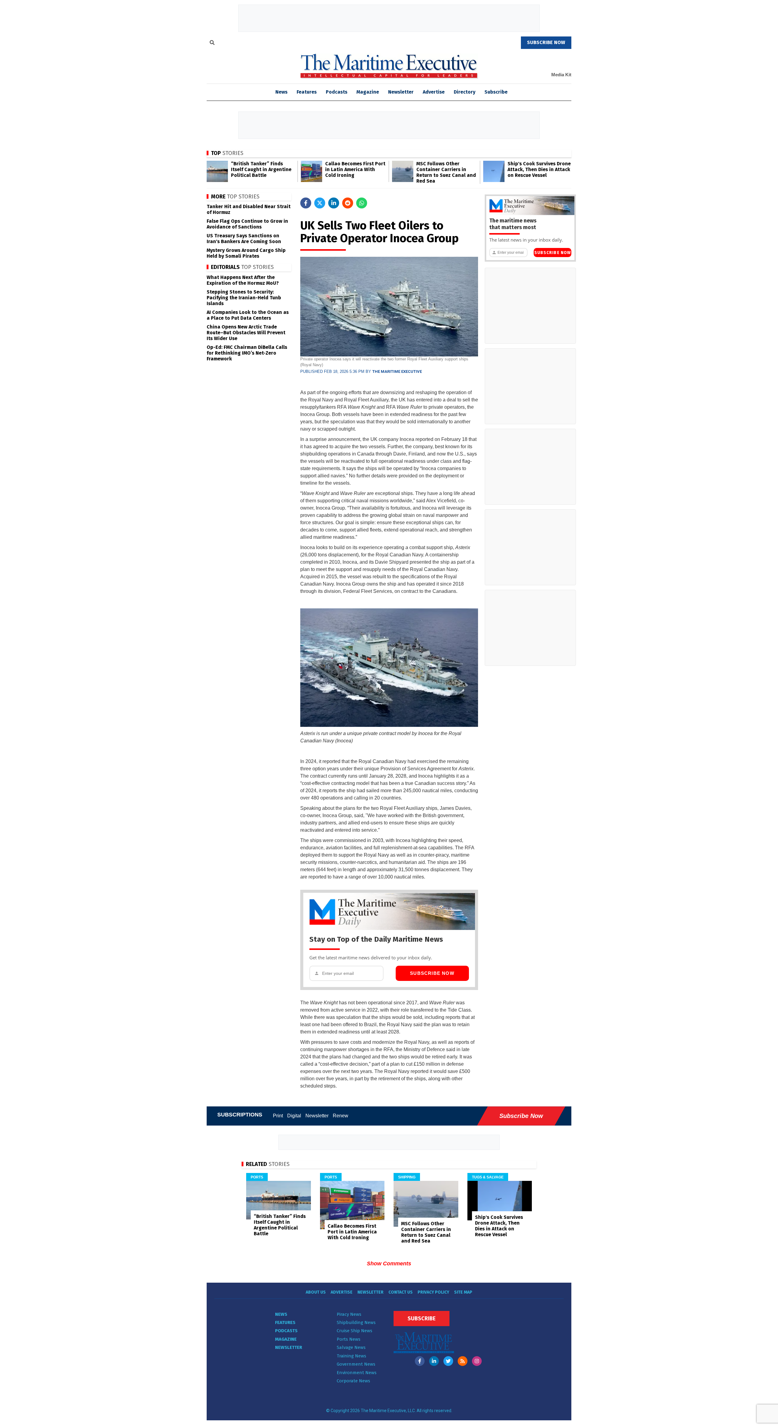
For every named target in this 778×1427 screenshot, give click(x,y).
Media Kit (561, 74)
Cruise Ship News (354, 1330)
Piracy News (349, 1314)
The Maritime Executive (397, 371)
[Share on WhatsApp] (361, 203)
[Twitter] (448, 1361)
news (281, 92)
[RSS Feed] (462, 1361)
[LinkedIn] (434, 1361)
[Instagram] (477, 1361)
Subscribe (496, 92)
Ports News (348, 1339)
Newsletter (401, 92)
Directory (464, 92)
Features (307, 92)
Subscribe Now (432, 973)
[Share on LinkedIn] (333, 203)
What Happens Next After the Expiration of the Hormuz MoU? (243, 280)
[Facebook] (420, 1361)
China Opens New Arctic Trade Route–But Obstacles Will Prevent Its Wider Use (246, 332)
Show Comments (389, 1263)
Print (278, 1115)
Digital (294, 1115)
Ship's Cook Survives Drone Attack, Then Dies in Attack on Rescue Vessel (539, 169)
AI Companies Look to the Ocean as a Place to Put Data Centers (248, 315)
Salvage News (351, 1347)
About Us (316, 1292)
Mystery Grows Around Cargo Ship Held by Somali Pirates (246, 253)
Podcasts (336, 92)
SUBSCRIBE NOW (546, 42)
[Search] (212, 43)
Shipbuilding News (356, 1322)
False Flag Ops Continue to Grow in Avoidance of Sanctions (247, 224)
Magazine (367, 92)
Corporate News (353, 1381)
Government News (356, 1364)
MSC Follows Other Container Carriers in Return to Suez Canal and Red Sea (446, 172)
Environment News (357, 1372)
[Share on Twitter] (319, 203)
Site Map (463, 1292)
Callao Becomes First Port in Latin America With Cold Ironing (355, 169)
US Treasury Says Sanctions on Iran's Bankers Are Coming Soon (244, 238)
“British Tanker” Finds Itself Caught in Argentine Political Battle (261, 169)
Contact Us (400, 1292)
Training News (351, 1356)
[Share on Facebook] (305, 203)
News (281, 1314)
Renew (340, 1115)
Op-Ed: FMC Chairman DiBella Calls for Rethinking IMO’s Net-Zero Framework (247, 353)
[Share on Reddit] (347, 203)
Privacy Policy (433, 1292)
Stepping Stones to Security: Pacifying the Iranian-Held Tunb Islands (244, 297)
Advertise (434, 92)
